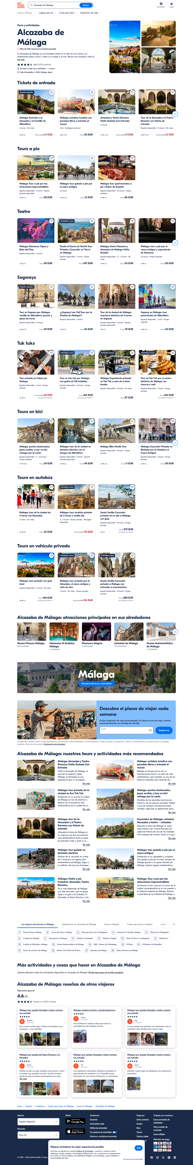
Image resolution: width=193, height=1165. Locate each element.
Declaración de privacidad (54, 744)
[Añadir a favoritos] (51, 92)
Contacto (93, 1119)
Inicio (19, 1106)
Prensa (139, 1132)
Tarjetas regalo (142, 1136)
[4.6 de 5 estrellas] (25, 64)
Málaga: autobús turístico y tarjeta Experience (94, 1010)
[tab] (37, 924)
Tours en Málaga (84, 1106)
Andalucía (40, 1106)
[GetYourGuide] (21, 5)
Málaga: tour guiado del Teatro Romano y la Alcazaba (39, 1056)
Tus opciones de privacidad (101, 1132)
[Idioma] (161, 4)
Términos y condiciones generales (103, 1136)
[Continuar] (175, 114)
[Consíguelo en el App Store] (75, 1131)
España (28, 1106)
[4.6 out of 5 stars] (25, 1001)
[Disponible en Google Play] (75, 1121)
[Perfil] (171, 4)
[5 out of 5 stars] (42, 1017)
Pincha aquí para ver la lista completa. (105, 972)
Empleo (139, 1124)
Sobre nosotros (143, 1119)
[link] (35, 113)
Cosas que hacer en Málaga (61, 1106)
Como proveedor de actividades (161, 1121)
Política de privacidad (98, 1128)
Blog (138, 1128)
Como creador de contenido (160, 1128)
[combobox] (54, 5)
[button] (35, 113)
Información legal (97, 1124)
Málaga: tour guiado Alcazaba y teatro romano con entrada (41, 1011)
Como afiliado (159, 1134)
